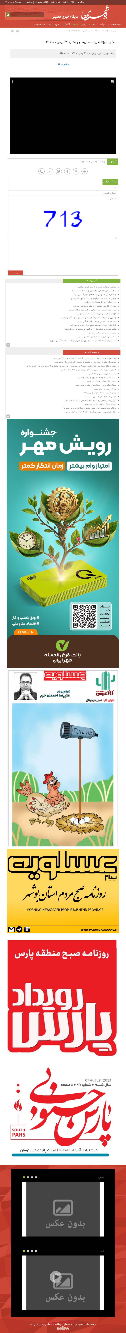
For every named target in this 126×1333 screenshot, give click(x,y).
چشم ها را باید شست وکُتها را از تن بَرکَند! (100, 392)
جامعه (75, 24)
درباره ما (81, 2)
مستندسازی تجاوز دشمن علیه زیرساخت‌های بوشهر (97, 336)
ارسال (15, 272)
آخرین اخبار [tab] (91, 280)
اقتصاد (67, 24)
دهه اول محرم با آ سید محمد (105, 389)
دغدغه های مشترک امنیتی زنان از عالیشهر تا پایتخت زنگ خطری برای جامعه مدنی (85, 362)
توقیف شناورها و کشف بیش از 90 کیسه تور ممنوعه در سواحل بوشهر (90, 329)
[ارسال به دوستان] (12, 31)
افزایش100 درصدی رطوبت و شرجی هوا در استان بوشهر (96, 313)
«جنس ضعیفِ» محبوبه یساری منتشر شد (101, 396)
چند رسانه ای (39, 24)
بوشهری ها (63, 64)
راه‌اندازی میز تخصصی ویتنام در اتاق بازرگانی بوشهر (97, 321)
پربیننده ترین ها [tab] (92, 352)
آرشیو (65, 2)
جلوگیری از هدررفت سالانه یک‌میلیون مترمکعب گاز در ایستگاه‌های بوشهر (89, 317)
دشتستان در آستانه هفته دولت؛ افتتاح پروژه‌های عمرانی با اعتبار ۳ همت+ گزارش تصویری (83, 340)
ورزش (83, 24)
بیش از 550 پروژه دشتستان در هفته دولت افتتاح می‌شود (95, 306)
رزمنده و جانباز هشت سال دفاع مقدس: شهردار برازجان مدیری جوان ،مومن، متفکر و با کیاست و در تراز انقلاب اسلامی (71, 366)
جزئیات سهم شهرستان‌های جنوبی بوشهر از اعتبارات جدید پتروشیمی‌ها (90, 408)
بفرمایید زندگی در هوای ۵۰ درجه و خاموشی (100, 404)
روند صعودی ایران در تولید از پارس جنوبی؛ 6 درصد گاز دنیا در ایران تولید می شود (85, 358)
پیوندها (29, 2)
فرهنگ (92, 24)
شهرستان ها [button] (53, 24)
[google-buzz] (50, 171)
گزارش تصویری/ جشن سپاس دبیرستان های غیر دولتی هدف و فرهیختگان (89, 370)
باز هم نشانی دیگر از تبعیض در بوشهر (102, 381)
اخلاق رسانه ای (41, 2)
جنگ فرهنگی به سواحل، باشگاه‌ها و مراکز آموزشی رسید (95, 294)
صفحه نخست (114, 24)
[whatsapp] (41, 171)
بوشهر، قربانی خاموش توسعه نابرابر (103, 373)
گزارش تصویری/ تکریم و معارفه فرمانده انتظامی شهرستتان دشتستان (91, 400)
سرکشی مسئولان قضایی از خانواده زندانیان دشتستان (96, 287)
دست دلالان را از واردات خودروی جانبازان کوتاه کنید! (97, 377)
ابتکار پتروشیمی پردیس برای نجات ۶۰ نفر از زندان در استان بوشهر (91, 412)
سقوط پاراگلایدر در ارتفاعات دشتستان (102, 333)
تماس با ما (55, 2)
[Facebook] (67, 171)
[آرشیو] (8, 345)
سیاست (102, 24)
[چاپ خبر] (17, 31)
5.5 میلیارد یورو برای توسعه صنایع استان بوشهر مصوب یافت (93, 325)
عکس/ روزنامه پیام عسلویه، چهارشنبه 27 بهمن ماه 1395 (80, 42)
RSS (72, 2)
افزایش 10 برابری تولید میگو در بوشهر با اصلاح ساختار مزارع (94, 298)
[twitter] (59, 171)
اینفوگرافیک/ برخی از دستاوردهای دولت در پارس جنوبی (96, 385)
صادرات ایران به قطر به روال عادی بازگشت (100, 302)
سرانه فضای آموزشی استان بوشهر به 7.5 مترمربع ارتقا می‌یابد (93, 310)
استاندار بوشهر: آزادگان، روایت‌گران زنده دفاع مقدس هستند (94, 290)
